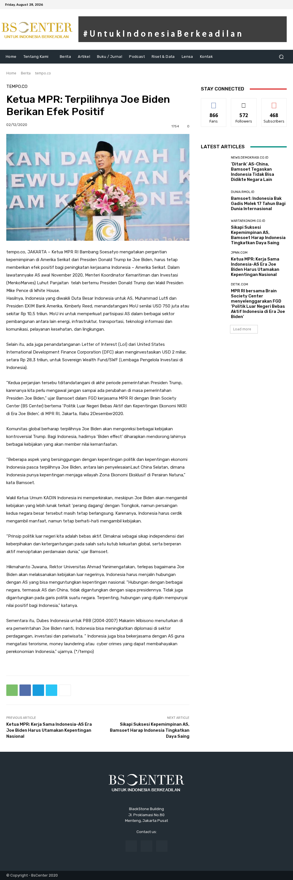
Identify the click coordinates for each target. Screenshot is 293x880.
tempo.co (43, 73)
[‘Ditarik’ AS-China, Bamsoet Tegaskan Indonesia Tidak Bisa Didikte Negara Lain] (214, 169)
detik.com (239, 284)
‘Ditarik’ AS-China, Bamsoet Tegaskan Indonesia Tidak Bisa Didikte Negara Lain (252, 171)
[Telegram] (38, 690)
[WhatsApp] (12, 690)
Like (214, 102)
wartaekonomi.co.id (248, 220)
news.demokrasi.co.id (249, 157)
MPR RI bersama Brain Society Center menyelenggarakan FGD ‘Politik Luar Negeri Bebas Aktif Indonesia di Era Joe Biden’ (258, 303)
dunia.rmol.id (242, 192)
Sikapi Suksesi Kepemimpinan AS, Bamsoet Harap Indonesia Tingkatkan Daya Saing (149, 730)
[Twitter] (51, 690)
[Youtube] (284, 4)
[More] (65, 690)
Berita (26, 73)
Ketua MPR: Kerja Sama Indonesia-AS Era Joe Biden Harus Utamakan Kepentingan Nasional (49, 730)
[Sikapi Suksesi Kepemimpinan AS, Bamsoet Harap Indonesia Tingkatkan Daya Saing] (214, 232)
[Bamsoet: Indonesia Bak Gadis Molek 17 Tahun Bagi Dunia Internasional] (214, 201)
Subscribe (274, 102)
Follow (244, 102)
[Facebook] (270, 4)
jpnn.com (239, 252)
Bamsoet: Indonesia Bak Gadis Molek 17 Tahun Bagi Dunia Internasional (258, 203)
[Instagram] (277, 4)
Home (11, 73)
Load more (242, 329)
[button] (281, 57)
